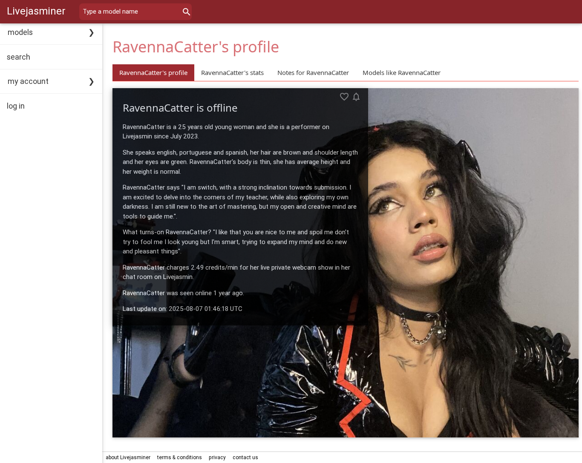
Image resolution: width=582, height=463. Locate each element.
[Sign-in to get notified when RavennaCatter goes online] (356, 97)
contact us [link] (245, 457)
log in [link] (16, 106)
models (20, 32)
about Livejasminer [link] (128, 457)
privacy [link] (217, 457)
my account (28, 81)
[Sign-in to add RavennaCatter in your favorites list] (344, 97)
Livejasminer (36, 11)
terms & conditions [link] (179, 457)
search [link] (18, 57)
